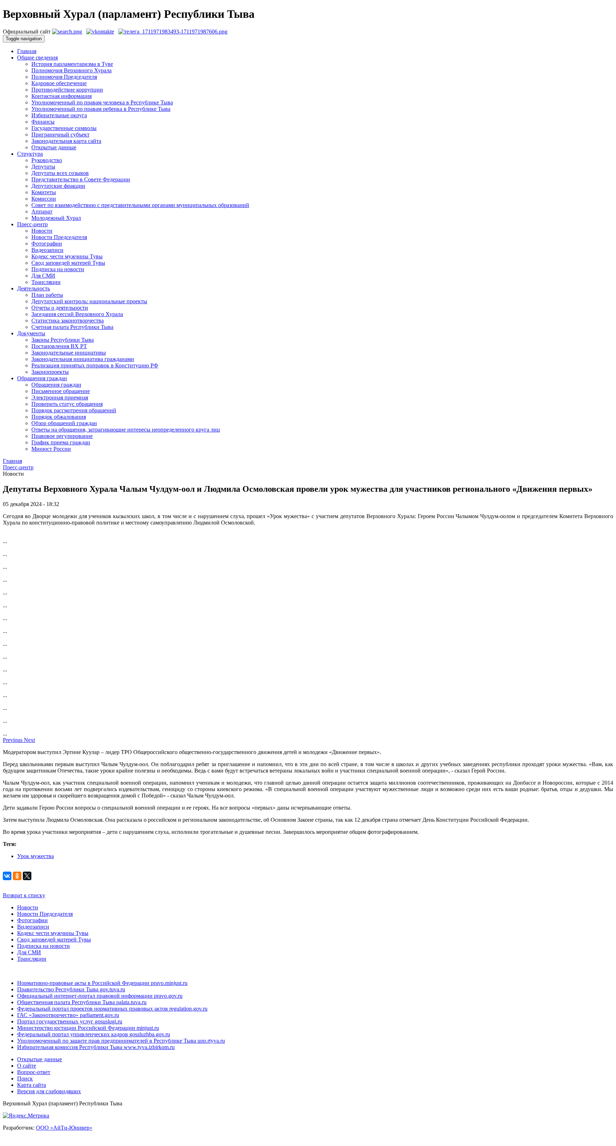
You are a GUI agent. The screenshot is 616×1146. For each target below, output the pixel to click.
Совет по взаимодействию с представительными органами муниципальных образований (140, 205)
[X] (27, 876)
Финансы (43, 122)
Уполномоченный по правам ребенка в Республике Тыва (100, 109)
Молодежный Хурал (56, 218)
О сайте (26, 1066)
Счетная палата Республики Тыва (72, 327)
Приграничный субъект (60, 134)
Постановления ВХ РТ (59, 346)
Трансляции (46, 282)
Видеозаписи (47, 250)
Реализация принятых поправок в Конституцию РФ (94, 365)
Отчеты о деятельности (59, 308)
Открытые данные (53, 147)
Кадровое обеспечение (59, 83)
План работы (47, 295)
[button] (13, 740)
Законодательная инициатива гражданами (82, 359)
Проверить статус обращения (67, 404)
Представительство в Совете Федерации (80, 179)
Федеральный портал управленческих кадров (93, 1034)
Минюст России (51, 449)
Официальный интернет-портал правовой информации (100, 996)
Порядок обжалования (58, 417)
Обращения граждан (56, 385)
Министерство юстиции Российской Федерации (88, 1028)
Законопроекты (50, 372)
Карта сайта (31, 1085)
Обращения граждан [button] (42, 378)
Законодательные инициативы (68, 353)
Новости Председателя (59, 237)
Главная (26, 51)
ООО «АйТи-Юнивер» (64, 1128)
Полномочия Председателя (64, 77)
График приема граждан (60, 442)
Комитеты (43, 192)
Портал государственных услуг (69, 1021)
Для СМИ (43, 276)
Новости (41, 231)
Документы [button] (31, 333)
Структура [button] (30, 154)
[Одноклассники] (17, 876)
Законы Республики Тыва (62, 340)
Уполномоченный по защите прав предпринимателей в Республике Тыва (121, 1041)
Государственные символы (64, 128)
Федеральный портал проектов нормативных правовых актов (112, 1009)
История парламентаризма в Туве (72, 64)
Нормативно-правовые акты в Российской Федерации (102, 983)
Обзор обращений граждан (64, 423)
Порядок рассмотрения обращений (73, 410)
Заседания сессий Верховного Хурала (77, 314)
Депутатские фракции (58, 186)
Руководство (46, 160)
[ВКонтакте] (7, 876)
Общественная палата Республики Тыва (82, 1002)
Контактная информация (61, 96)
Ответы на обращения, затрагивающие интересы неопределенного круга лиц (125, 430)
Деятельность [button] (33, 288)
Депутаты (43, 167)
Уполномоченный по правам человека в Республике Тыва (102, 102)
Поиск (25, 1078)
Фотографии (46, 244)
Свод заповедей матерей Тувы (68, 263)
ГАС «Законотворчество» (68, 1015)
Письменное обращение (60, 391)
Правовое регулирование (62, 436)
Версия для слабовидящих (49, 1091)
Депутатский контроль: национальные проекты (89, 301)
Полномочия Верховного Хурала (71, 70)
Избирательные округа (59, 115)
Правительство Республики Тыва (71, 989)
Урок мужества (35, 856)
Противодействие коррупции (67, 90)
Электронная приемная (59, 397)
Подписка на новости (57, 269)
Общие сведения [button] (37, 58)
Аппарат (41, 211)
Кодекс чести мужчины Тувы (67, 256)
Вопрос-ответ (33, 1072)
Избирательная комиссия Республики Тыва (96, 1047)
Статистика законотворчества (67, 321)
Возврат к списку (24, 895)
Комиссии (43, 199)
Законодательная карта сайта (66, 141)
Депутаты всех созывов (60, 173)
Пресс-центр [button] (32, 224)
